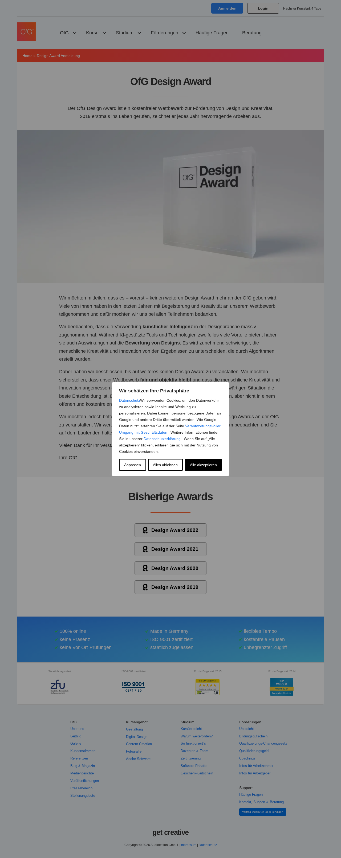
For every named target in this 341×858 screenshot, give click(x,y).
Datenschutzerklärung (163, 439)
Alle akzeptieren (203, 465)
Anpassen (132, 465)
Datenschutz (129, 400)
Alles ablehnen (165, 465)
